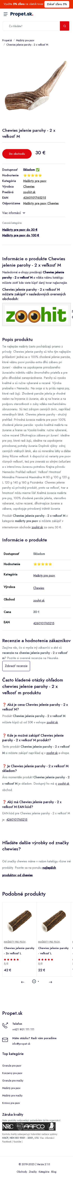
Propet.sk (21, 14)
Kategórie (44, 1172)
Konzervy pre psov (12, 1073)
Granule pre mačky (12, 1080)
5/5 (6, 963)
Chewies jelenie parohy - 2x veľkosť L (19, 950)
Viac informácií (11, 213)
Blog (53, 1172)
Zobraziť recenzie (16, 666)
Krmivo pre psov (11, 1103)
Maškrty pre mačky (12, 1095)
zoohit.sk (37, 527)
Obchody (22, 1172)
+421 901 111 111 (23, 1029)
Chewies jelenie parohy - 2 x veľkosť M (27, 45)
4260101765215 (43, 623)
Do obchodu (17, 154)
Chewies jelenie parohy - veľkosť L (53, 950)
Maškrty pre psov (25, 40)
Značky (33, 1172)
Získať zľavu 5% (57, 4)
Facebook (6, 1141)
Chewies (38, 588)
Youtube (17, 1141)
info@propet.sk (21, 1044)
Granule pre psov (11, 1065)
